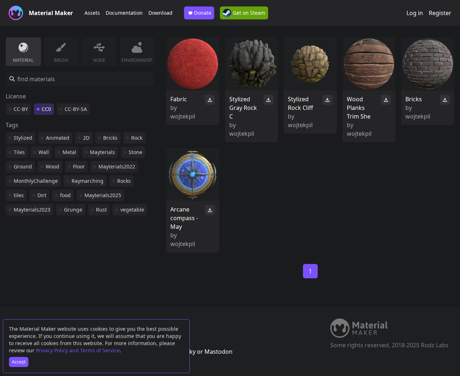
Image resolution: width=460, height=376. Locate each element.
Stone (135, 152)
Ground (23, 166)
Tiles (19, 152)
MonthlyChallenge (36, 180)
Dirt (41, 195)
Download (160, 12)
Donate (202, 12)
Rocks (124, 180)
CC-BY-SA (76, 109)
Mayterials (102, 152)
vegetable (132, 209)
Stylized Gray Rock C (243, 107)
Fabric (178, 99)
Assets (92, 12)
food (65, 195)
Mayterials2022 (116, 166)
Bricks (110, 137)
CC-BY (21, 109)
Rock (136, 137)
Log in (414, 13)
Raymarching (88, 180)
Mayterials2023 (32, 209)
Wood (52, 166)
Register (440, 13)
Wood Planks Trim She (359, 107)
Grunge (73, 209)
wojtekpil (182, 116)
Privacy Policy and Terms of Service (78, 350)
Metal (69, 152)
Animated (57, 137)
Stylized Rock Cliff (300, 103)
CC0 (46, 109)
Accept (19, 362)
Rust (101, 209)
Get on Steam (248, 12)
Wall (43, 152)
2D (86, 137)
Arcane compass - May (184, 218)
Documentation (124, 12)
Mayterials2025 (102, 195)
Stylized (23, 137)
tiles (19, 195)
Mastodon (218, 352)
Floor (79, 166)
